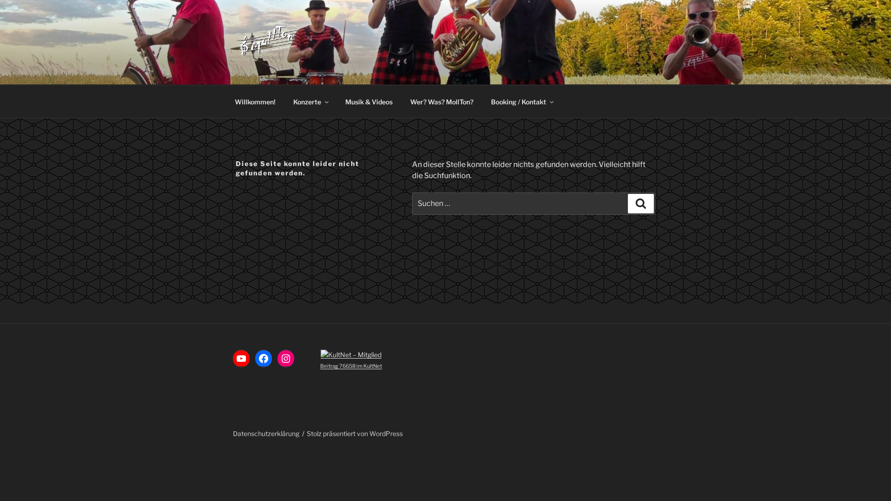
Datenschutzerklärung (266, 433)
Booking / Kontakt (518, 102)
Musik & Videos (369, 102)
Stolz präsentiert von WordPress (355, 433)
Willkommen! (255, 102)
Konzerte (307, 102)
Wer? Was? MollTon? (441, 102)
